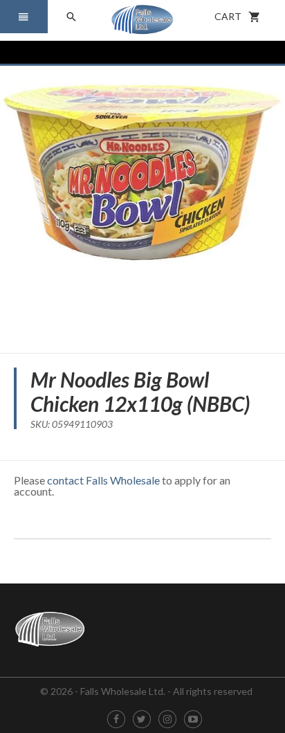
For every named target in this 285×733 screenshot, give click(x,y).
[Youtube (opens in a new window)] (193, 719)
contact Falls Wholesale (103, 480)
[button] (24, 16)
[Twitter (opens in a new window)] (141, 719)
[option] (142, 204)
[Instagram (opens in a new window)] (167, 719)
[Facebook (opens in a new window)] (116, 719)
